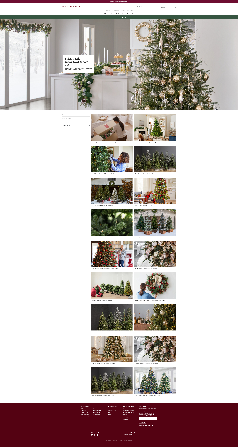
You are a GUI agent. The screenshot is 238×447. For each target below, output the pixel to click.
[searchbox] (147, 6)
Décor (128, 13)
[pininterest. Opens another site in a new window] (97, 435)
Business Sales (130, 10)
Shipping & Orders (85, 414)
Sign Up (143, 422)
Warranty (95, 408)
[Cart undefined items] (175, 7)
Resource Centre (111, 408)
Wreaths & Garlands (120, 13)
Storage (133, 13)
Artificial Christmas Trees (108, 13)
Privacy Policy (126, 417)
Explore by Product (67, 118)
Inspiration (116, 10)
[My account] (168, 7)
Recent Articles (65, 122)
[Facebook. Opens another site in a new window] (94, 435)
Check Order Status (85, 412)
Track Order (163, 7)
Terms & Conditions (127, 416)
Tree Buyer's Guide (109, 10)
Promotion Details (97, 412)
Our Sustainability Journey (128, 412)
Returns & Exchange (85, 416)
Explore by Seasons (67, 114)
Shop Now (125, 17)
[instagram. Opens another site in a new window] (92, 435)
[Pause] (236, 1)
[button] (137, 6)
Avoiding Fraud (96, 414)
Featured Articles (66, 125)
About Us (125, 408)
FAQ (82, 408)
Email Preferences (97, 410)
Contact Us (83, 410)
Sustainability (122, 10)
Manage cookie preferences (126, 420)
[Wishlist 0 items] (172, 7)
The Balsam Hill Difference (128, 410)
